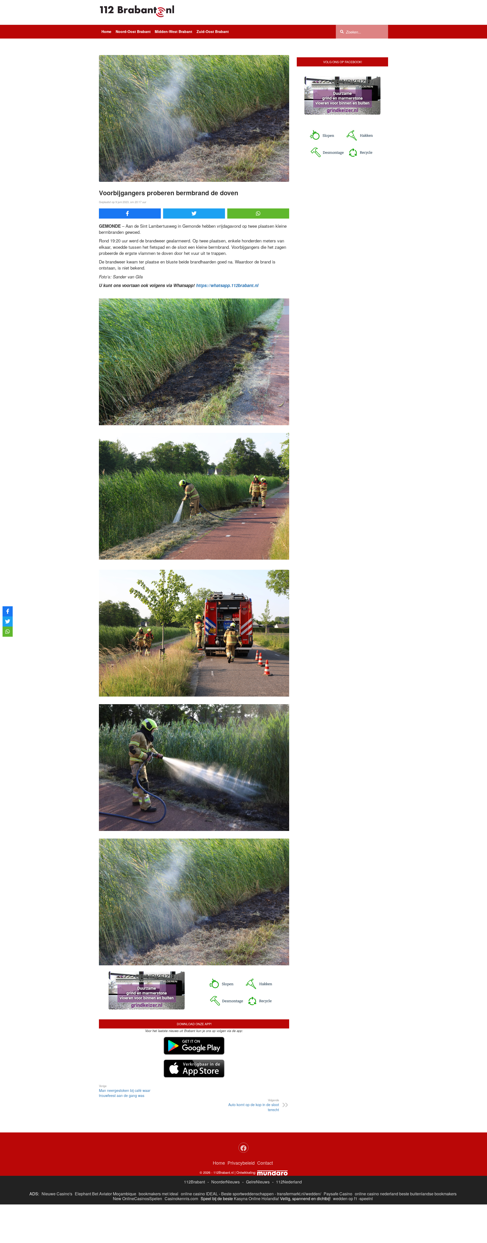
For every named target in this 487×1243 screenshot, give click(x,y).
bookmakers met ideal (158, 1194)
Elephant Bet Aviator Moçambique (105, 1194)
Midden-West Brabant (173, 31)
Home (106, 31)
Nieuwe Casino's (57, 1194)
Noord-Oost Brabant (133, 31)
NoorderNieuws (225, 1182)
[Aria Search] (342, 31)
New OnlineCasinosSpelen (137, 1198)
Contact (265, 1162)
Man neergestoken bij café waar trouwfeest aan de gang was (124, 1091)
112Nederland (289, 1182)
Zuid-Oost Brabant (213, 31)
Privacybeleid (241, 1162)
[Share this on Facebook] (130, 213)
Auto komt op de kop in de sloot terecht (253, 1105)
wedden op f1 (345, 1198)
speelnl (366, 1198)
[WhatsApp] (258, 213)
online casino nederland (376, 1194)
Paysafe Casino (338, 1194)
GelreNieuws (258, 1182)
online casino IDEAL (199, 1194)
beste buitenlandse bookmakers (428, 1194)
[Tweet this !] (194, 213)
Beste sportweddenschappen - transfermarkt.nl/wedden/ (271, 1194)
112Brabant (194, 1182)
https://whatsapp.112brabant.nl (227, 285)
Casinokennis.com (181, 1198)
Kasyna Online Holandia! (256, 1198)
